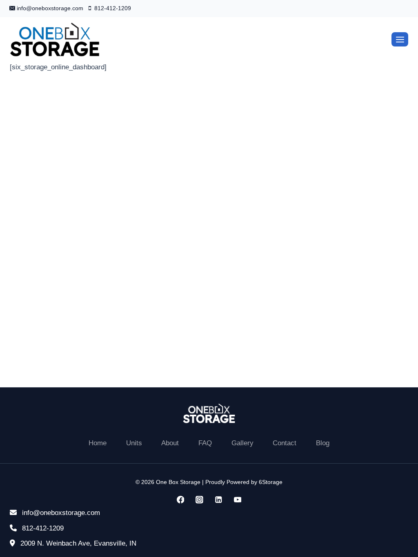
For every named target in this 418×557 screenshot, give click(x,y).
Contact (284, 443)
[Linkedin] (218, 499)
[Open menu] (399, 39)
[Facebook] (180, 499)
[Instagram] (199, 499)
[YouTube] (237, 499)
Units (134, 443)
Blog (322, 443)
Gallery (242, 443)
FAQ (205, 443)
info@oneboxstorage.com (60, 513)
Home (98, 443)
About (170, 443)
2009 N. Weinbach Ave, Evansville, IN (77, 543)
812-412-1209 (42, 528)
